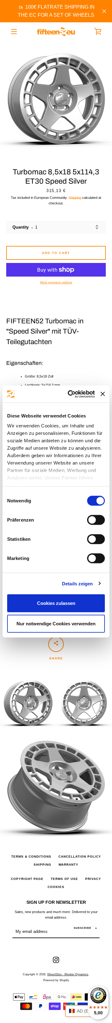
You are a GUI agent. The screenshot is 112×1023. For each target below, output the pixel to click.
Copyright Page (27, 879)
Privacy (93, 879)
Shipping (74, 197)
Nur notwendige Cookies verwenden (56, 623)
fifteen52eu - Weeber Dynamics (67, 974)
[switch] (96, 520)
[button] (85, 1010)
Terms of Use (64, 879)
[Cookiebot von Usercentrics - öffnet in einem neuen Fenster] (70, 394)
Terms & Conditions (31, 856)
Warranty (68, 864)
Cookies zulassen (56, 603)
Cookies (56, 887)
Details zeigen (77, 583)
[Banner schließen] (102, 394)
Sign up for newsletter (56, 902)
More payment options (56, 282)
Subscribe (82, 928)
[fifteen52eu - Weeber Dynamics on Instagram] (56, 959)
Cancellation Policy (79, 856)
